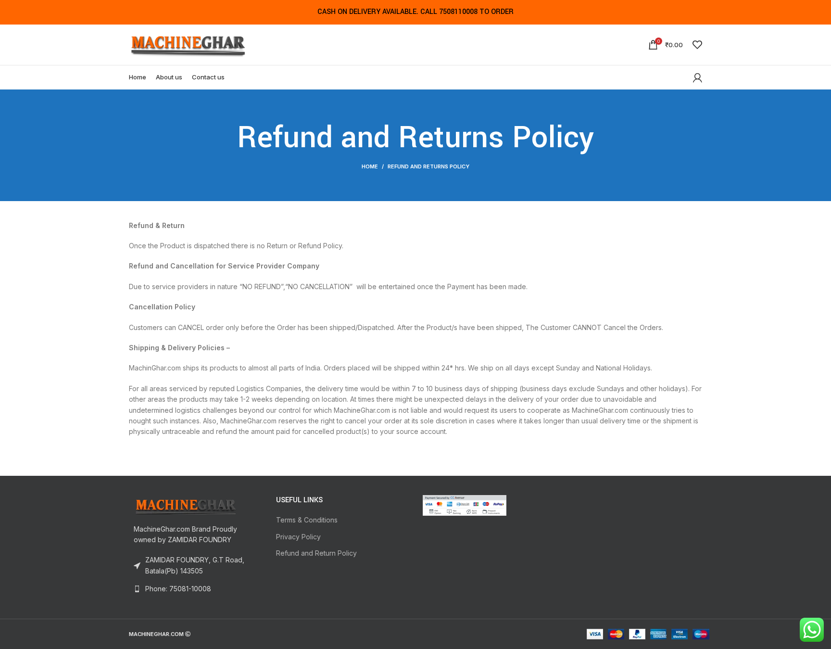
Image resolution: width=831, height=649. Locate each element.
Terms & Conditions (307, 520)
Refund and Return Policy (316, 553)
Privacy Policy (298, 537)
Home (370, 166)
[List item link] (195, 589)
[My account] (697, 77)
